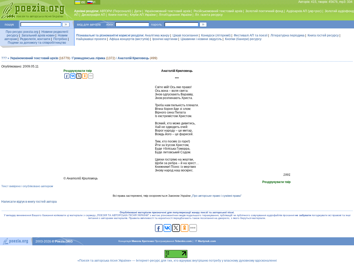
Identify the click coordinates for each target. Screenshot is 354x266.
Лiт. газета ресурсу (209, 15)
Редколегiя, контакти (35, 39)
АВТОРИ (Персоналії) (115, 11)
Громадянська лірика (88, 58)
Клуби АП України (143, 15)
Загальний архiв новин (38, 35)
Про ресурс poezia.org (22, 32)
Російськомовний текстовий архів (218, 11)
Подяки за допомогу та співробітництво (37, 42)
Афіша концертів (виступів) (129, 39)
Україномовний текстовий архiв (167, 11)
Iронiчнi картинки (165, 39)
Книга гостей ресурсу (323, 35)
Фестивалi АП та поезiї (250, 35)
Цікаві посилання (185, 35)
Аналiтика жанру (157, 35)
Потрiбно (60, 39)
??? (4, 58)
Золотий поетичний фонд (264, 11)
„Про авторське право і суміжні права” (216, 195)
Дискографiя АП (93, 15)
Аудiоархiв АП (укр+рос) (304, 11)
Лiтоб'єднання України (175, 15)
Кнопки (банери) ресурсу (243, 39)
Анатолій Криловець (133, 58)
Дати (137, 11)
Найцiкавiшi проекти (91, 39)
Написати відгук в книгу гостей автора (29, 201)
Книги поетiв (117, 15)
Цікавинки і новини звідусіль (201, 39)
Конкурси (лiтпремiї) (216, 35)
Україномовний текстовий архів (34, 58)
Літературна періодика (288, 35)
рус (93, 2)
